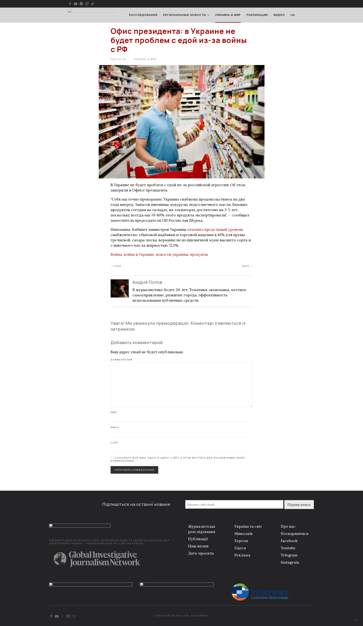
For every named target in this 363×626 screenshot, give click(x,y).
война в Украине (139, 254)
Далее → (247, 266)
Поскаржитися (294, 533)
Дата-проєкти (201, 553)
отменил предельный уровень (215, 229)
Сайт (114, 442)
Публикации (257, 15)
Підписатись (299, 504)
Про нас (288, 526)
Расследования (143, 15)
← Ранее (116, 266)
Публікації (198, 538)
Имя (114, 412)
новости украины (172, 254)
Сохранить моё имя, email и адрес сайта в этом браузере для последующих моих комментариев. (178, 459)
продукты (199, 254)
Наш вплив (198, 546)
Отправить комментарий (134, 470)
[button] (356, 620)
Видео (279, 15)
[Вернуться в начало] (91, 15)
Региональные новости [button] (184, 15)
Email (115, 427)
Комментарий (122, 359)
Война (116, 254)
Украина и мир (228, 15)
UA (293, 15)
